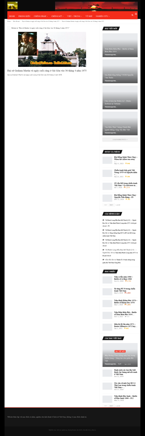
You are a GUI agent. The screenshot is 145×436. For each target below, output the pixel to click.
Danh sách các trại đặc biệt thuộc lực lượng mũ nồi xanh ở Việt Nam (125, 372)
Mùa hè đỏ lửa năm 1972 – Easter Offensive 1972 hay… (125, 325)
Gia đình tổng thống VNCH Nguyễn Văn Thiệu (119, 76)
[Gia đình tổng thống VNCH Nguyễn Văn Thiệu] (120, 71)
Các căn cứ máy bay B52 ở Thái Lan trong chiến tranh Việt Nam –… (125, 385)
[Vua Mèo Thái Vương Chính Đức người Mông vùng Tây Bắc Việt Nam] (120, 123)
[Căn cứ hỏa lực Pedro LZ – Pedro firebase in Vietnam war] (120, 97)
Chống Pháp (40, 16)
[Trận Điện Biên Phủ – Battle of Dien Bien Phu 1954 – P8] (120, 45)
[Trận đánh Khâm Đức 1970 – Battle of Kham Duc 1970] (107, 303)
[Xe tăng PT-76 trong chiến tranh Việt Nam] (107, 291)
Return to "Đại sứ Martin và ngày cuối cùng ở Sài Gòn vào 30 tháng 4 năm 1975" (40, 28)
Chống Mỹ (56, 16)
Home (12, 16)
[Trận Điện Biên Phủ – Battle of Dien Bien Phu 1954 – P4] (107, 315)
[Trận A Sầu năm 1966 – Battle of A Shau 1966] (107, 280)
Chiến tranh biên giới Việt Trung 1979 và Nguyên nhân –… (125, 172)
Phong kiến (24, 16)
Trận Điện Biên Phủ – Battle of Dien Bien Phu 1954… (119, 50)
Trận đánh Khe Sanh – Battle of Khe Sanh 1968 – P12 (125, 397)
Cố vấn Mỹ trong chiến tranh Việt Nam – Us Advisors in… (125, 184)
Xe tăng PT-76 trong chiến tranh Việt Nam (124, 290)
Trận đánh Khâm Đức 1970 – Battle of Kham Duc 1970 (125, 301)
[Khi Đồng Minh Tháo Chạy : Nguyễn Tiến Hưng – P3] (107, 198)
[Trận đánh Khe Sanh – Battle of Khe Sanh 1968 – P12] (107, 399)
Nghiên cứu (102, 16)
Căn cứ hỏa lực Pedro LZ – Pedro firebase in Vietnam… (118, 102)
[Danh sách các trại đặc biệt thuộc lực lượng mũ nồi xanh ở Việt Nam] (107, 373)
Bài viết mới (120, 351)
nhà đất (85, 430)
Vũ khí (88, 16)
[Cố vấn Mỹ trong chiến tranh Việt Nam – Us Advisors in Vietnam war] (107, 186)
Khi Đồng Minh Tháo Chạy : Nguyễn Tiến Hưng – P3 (125, 196)
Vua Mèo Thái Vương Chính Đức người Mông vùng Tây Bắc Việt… (118, 128)
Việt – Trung (73, 16)
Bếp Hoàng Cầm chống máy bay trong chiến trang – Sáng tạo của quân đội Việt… (120, 358)
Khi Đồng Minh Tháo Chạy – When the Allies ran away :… (125, 159)
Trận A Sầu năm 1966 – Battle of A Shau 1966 (123, 278)
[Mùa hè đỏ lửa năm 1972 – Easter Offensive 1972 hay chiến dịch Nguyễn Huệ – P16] (107, 327)
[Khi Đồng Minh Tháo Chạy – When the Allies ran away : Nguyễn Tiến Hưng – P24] (107, 160)
